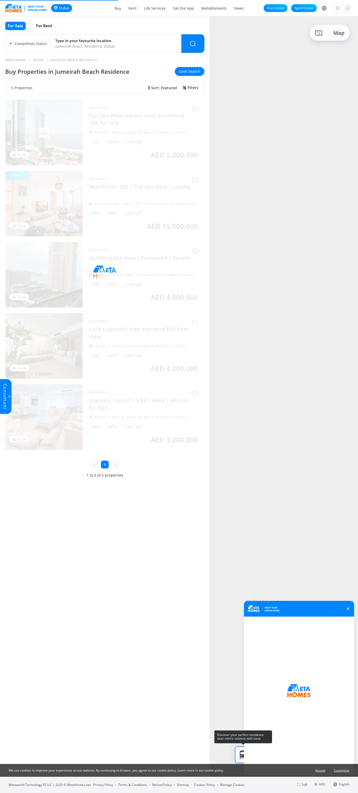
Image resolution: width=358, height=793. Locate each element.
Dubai (38, 59)
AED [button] (322, 784)
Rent (132, 8)
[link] (15, 60)
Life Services (155, 8)
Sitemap (183, 785)
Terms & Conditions (132, 785)
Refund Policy (162, 785)
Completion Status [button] (31, 43)
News (239, 8)
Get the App (183, 8)
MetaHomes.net (79, 785)
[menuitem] (118, 8)
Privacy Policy (103, 785)
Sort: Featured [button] (164, 87)
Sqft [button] (304, 784)
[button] (324, 8)
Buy (118, 8)
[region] (284, 404)
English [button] (344, 784)
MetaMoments (214, 8)
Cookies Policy (204, 785)
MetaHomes (15, 59)
